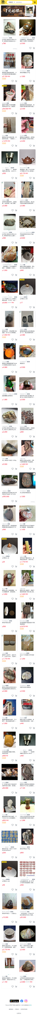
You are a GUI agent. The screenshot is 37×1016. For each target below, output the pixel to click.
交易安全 (19, 1013)
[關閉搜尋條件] (14, 2)
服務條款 (11, 1009)
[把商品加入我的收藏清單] (30, 48)
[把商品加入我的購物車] (34, 48)
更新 (30, 1005)
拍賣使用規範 (24, 1009)
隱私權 (17, 1009)
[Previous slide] (2, 27)
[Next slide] (16, 27)
